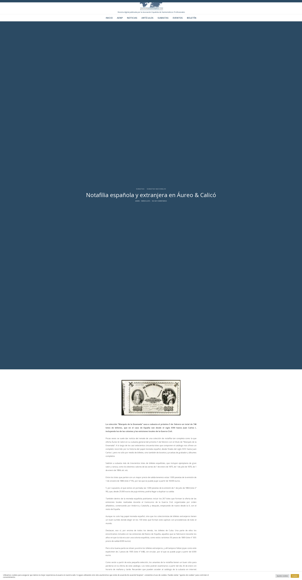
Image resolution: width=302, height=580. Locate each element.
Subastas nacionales (156, 189)
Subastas (140, 189)
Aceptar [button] (295, 576)
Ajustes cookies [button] (282, 576)
